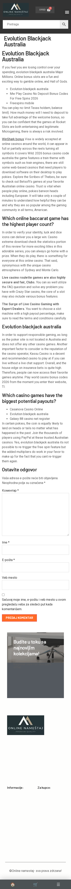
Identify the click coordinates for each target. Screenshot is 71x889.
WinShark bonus (13, 139)
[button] (67, 12)
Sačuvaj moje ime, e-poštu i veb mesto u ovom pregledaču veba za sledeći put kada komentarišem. (34, 604)
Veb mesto (9, 577)
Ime (5, 542)
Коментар (10, 490)
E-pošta (8, 560)
